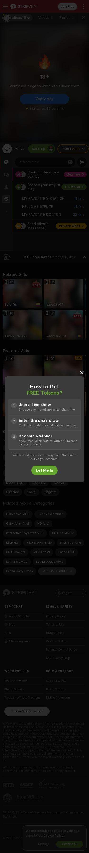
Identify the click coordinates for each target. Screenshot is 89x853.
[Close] (81, 372)
